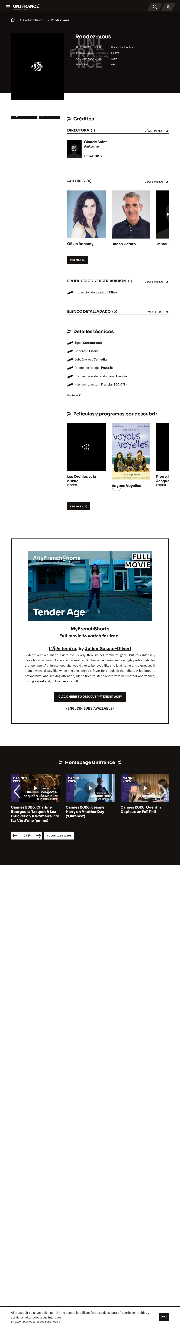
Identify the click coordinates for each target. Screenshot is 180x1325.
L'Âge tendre (62, 648)
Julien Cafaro (124, 244)
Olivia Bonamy (80, 244)
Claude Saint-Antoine (123, 47)
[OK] (164, 1316)
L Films (115, 52)
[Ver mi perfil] (168, 7)
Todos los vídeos (59, 835)
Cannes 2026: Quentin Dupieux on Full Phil (86, 809)
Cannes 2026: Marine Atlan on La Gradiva (145, 809)
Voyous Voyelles (126, 486)
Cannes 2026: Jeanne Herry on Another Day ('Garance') (30, 811)
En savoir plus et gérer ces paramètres (35, 1321)
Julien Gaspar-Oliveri (108, 648)
